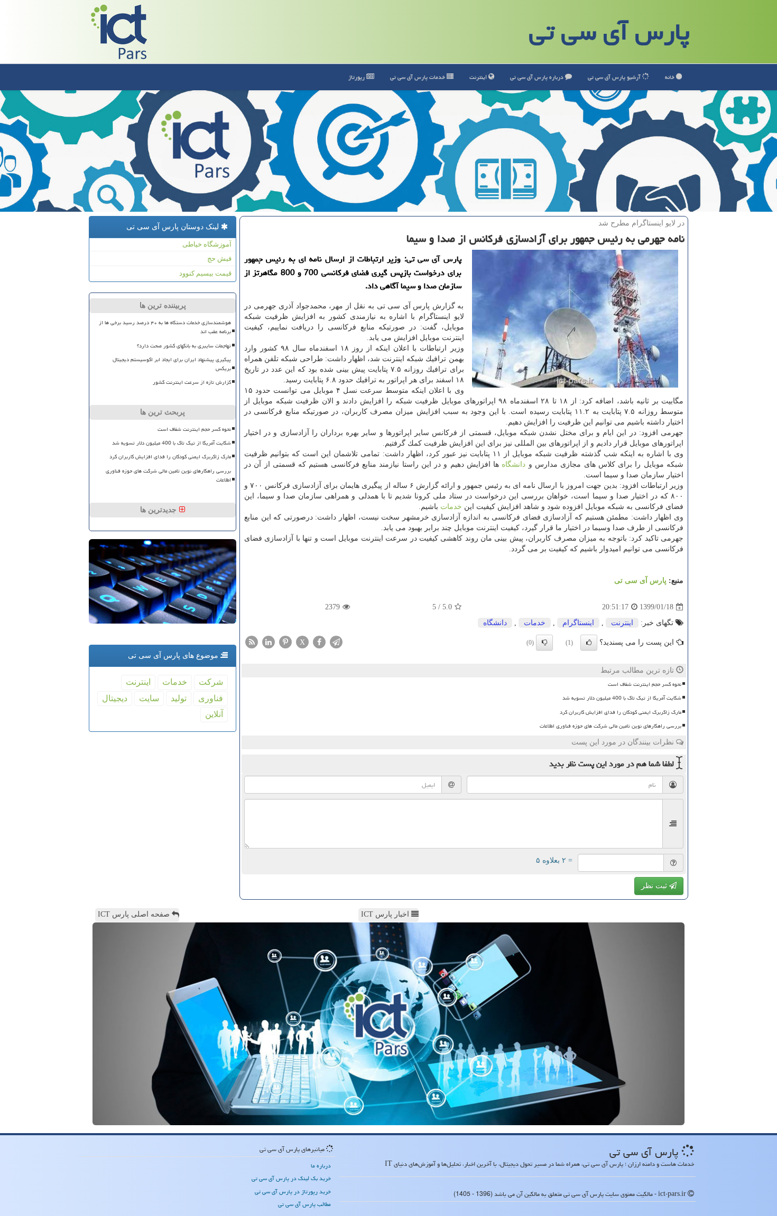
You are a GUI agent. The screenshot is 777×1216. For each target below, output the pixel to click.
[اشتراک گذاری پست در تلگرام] (336, 641)
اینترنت (478, 76)
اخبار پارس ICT (386, 914)
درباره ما (321, 1165)
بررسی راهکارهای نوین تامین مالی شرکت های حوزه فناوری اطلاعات (610, 726)
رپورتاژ (357, 76)
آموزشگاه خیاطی (207, 244)
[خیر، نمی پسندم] (544, 643)
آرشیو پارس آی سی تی (615, 76)
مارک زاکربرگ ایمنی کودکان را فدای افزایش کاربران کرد (620, 712)
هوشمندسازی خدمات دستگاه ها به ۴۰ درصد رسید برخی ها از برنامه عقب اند (165, 327)
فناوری (210, 698)
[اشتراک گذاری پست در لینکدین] (268, 641)
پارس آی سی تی (609, 31)
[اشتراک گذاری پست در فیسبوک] (319, 641)
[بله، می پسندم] (588, 643)
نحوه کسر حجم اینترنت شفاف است (644, 684)
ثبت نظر (655, 886)
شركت (211, 681)
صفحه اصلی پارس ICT (135, 914)
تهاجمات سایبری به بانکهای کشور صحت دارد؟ (184, 346)
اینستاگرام (578, 623)
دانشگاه (513, 464)
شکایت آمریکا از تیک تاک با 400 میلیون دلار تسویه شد (621, 698)
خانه (670, 76)
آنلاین (214, 714)
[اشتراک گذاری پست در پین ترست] (285, 641)
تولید (179, 698)
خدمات (418, 76)
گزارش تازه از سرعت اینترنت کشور (192, 382)
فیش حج (219, 258)
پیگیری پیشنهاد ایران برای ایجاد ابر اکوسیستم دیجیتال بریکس (172, 364)
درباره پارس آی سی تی (537, 76)
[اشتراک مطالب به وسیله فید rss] (251, 641)
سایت (149, 698)
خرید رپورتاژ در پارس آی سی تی (293, 1191)
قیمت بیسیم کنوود (205, 273)
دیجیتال (114, 698)
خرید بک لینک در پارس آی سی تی (291, 1178)
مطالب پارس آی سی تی (304, 1204)
